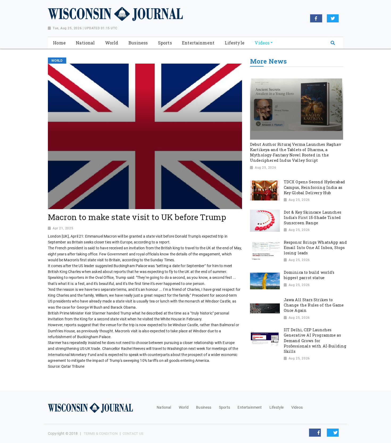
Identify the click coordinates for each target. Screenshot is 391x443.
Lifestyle (276, 407)
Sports (224, 407)
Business (203, 407)
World (184, 407)
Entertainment (250, 407)
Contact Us (133, 434)
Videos (297, 407)
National (164, 407)
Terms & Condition (101, 434)
